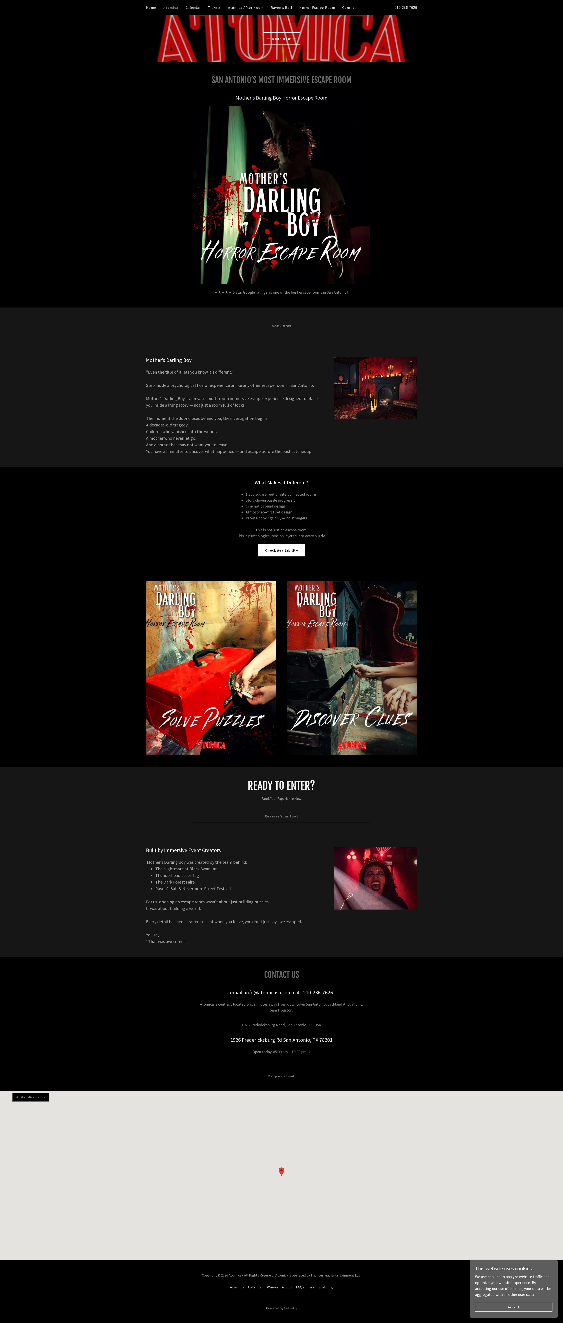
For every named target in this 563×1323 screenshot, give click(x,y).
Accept (513, 1307)
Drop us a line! (281, 1076)
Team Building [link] (320, 1287)
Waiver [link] (273, 1287)
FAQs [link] (300, 1287)
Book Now (281, 38)
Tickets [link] (214, 7)
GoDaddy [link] (290, 1308)
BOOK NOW (281, 326)
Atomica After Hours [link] (246, 7)
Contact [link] (349, 7)
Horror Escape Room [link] (317, 7)
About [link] (287, 1287)
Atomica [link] (171, 7)
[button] (309, 1052)
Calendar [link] (193, 7)
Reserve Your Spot (281, 816)
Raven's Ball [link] (281, 7)
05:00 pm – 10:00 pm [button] (290, 1051)
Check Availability (281, 550)
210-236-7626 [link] (406, 7)
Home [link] (151, 7)
